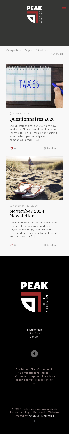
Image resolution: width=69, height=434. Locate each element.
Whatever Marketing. (42, 415)
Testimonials (35, 329)
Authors (43, 50)
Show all (58, 53)
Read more (53, 148)
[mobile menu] (64, 7)
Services (34, 333)
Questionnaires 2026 (32, 119)
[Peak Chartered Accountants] (34, 14)
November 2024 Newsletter (27, 213)
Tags (27, 50)
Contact (35, 336)
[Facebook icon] (34, 421)
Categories (13, 50)
